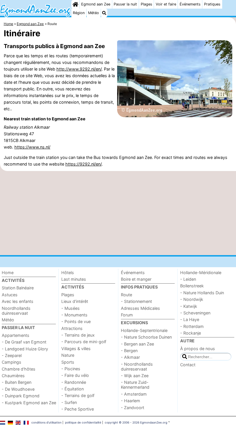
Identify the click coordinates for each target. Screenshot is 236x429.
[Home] (75, 4)
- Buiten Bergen (16, 382)
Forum (127, 314)
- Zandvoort (132, 407)
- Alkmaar (130, 357)
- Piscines (70, 368)
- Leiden (188, 279)
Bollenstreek (192, 285)
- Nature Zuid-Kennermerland (135, 385)
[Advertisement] (118, 213)
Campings (11, 362)
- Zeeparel (12, 355)
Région (79, 13)
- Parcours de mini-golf (83, 341)
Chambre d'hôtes (18, 369)
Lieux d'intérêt (74, 301)
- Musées (70, 308)
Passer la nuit (125, 4)
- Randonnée (73, 382)
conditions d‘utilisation (46, 422)
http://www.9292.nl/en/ (79, 69)
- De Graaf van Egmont (24, 341)
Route (126, 294)
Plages (146, 4)
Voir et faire (166, 4)
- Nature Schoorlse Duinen (146, 337)
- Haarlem (130, 400)
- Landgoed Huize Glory (25, 348)
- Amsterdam (134, 394)
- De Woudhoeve (18, 389)
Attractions (72, 328)
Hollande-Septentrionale (144, 330)
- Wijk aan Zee (135, 375)
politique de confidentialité (83, 422)
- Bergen (129, 350)
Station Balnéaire (18, 287)
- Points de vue (76, 321)
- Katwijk (188, 306)
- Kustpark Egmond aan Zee (29, 402)
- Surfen (69, 402)
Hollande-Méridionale (200, 272)
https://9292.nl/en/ (83, 164)
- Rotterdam (192, 326)
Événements (190, 4)
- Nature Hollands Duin (202, 292)
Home (8, 272)
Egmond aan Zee (95, 4)
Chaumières (13, 375)
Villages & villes (76, 348)
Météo (93, 13)
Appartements (15, 335)
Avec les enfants (17, 301)
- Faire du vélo (75, 375)
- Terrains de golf (77, 395)
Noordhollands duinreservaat (16, 311)
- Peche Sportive (77, 409)
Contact (187, 364)
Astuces (10, 294)
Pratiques (212, 4)
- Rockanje (190, 333)
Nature (67, 355)
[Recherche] (104, 13)
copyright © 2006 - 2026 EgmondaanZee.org (136, 422)
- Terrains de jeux (78, 335)
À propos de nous (197, 348)
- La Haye (189, 319)
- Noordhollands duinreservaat (137, 366)
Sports (67, 362)
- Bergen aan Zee (137, 343)
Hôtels (67, 272)
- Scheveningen (195, 312)
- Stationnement (136, 301)
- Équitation (72, 388)
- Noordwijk (191, 299)
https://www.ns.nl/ (32, 147)
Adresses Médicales (140, 308)
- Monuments (74, 314)
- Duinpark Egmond (20, 395)
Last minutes (73, 279)
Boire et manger (136, 279)
